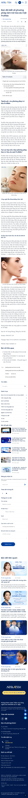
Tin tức (2, 418)
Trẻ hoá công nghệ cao (7, 409)
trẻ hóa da (13, 373)
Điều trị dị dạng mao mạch (7, 760)
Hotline (7, 741)
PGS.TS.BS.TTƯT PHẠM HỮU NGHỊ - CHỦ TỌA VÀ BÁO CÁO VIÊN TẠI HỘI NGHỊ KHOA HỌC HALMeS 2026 (19, 430)
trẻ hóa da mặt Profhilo (10, 376)
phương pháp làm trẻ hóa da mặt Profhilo (14, 370)
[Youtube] (6, 493)
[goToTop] (25, 795)
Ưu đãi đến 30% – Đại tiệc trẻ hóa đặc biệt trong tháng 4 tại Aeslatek (19, 469)
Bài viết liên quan (7, 95)
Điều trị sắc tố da (5, 404)
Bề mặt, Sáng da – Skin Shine (8, 755)
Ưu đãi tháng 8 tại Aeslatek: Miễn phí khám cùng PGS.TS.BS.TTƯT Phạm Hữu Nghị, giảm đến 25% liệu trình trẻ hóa (19, 439)
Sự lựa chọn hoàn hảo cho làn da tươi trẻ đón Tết (15, 91)
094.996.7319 (9, 742)
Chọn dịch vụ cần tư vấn (7, 523)
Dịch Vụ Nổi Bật (5, 401)
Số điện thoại (4, 508)
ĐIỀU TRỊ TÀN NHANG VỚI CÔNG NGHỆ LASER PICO (13, 767)
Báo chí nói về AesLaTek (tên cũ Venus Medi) (12, 395)
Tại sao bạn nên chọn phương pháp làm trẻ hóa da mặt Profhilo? (14, 85)
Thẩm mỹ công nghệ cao (7, 406)
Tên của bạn (4, 501)
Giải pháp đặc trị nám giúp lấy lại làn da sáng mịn (13, 670)
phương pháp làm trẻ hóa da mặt (12, 367)
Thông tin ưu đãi (5, 415)
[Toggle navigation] (26, 2)
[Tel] (25, 710)
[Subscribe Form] (25, 484)
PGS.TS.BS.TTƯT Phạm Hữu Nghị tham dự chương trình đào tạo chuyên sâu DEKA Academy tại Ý (19, 459)
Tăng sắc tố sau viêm (6, 762)
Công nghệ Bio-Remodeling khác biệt (15, 87)
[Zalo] (25, 717)
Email (2, 516)
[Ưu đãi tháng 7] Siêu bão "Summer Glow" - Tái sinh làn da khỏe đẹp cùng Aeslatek (19, 449)
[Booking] (19, 2)
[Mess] (25, 714)
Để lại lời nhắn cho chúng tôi (8, 530)
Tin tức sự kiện (4, 421)
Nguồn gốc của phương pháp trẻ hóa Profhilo (14, 81)
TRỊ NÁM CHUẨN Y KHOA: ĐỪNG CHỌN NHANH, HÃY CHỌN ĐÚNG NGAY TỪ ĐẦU (13, 611)
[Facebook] (2, 493)
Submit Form (8, 544)
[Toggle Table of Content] (24, 77)
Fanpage (7, 745)
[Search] (23, 2)
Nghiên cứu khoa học (6, 412)
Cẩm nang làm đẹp (7, 19)
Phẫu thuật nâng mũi (6, 765)
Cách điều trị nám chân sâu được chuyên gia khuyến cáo (12, 640)
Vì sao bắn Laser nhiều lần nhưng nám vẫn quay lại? (13, 581)
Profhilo (7, 373)
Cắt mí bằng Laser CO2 (6, 758)
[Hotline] (16, 2)
